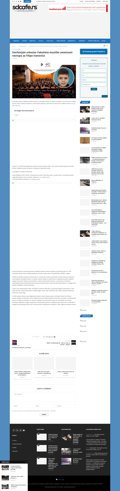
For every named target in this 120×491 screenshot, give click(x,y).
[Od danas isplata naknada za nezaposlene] (85, 302)
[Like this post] (44, 337)
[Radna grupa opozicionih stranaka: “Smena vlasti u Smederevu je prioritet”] (85, 192)
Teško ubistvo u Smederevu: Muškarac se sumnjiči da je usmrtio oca (99, 232)
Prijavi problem (61, 41)
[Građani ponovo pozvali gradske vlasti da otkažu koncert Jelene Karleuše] (42, 448)
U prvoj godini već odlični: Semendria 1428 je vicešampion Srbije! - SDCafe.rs (96, 440)
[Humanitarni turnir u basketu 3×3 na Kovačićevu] (85, 273)
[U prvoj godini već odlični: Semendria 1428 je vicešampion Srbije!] (85, 150)
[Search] (107, 45)
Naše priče (32, 41)
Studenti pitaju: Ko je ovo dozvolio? (98, 128)
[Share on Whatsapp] (51, 337)
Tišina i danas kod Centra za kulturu (66, 372)
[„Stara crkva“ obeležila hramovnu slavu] (85, 120)
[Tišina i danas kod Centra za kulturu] (66, 363)
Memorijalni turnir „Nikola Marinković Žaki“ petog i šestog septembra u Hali (99, 201)
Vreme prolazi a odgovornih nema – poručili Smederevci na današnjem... (22, 373)
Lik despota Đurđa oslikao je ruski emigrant (99, 138)
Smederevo (82, 41)
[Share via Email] (54, 337)
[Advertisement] (60, 26)
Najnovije (16, 41)
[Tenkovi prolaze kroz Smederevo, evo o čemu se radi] (42, 437)
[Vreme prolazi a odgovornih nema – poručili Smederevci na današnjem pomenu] (22, 363)
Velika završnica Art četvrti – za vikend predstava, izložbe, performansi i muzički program (99, 160)
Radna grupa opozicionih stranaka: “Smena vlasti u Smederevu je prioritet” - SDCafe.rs (96, 461)
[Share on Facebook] (46, 337)
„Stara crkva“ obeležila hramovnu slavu (98, 119)
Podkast (24, 41)
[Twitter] (14, 1)
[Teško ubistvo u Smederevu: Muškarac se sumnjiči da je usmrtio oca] (85, 233)
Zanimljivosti (71, 41)
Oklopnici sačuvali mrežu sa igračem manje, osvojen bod (99, 292)
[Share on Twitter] (47, 337)
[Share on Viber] (52, 337)
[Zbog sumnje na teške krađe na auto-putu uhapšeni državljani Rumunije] (85, 109)
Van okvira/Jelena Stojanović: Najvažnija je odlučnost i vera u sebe (98, 211)
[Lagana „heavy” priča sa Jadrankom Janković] (85, 253)
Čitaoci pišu (50, 41)
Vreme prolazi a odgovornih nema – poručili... (16, 467)
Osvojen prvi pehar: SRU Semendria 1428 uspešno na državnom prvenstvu (96, 443)
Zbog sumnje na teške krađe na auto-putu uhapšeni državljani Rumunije (98, 109)
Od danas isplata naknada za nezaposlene (99, 301)
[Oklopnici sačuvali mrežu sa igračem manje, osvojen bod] (85, 293)
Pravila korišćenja (90, 1)
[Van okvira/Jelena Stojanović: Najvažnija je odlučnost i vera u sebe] (85, 212)
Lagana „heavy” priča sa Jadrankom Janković (98, 251)
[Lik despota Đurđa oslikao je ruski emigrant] (85, 140)
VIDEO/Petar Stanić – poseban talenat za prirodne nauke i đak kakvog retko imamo (97, 171)
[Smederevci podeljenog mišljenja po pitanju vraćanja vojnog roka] (85, 263)
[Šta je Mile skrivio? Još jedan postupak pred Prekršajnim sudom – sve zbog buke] (85, 222)
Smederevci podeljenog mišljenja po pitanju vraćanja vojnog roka (98, 262)
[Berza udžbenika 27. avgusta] (85, 182)
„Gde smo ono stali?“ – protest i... (18, 477)
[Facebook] (12, 1)
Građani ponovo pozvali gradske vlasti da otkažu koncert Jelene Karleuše (53, 449)
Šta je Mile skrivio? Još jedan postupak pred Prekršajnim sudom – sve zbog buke (98, 222)
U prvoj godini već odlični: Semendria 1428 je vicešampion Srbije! (98, 149)
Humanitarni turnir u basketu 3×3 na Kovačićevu (99, 271)
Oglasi (103, 41)
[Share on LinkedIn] (49, 337)
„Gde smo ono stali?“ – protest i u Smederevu (44, 372)
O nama (81, 1)
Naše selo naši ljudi (93, 41)
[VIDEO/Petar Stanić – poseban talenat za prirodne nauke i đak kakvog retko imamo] (85, 171)
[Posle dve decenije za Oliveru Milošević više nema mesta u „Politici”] (85, 283)
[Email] (20, 1)
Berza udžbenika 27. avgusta (97, 181)
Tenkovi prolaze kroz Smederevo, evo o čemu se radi (53, 437)
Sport (16, 115)
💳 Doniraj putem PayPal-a (93, 52)
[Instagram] (16, 1)
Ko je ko (41, 41)
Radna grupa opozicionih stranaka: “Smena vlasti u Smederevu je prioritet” (99, 191)
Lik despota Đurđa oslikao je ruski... (46, 1)
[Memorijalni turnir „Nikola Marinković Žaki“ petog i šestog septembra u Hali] (85, 202)
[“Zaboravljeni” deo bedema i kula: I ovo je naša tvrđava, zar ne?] (85, 243)
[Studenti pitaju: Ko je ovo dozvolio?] (85, 130)
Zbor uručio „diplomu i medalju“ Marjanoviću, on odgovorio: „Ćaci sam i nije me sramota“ (53, 463)
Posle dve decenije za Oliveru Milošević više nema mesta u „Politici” (99, 282)
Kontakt (98, 1)
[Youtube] (18, 1)
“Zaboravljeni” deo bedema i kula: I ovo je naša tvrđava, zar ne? (99, 242)
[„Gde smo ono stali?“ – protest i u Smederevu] (44, 363)
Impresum (105, 1)
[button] (33, 1)
